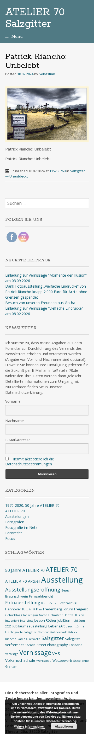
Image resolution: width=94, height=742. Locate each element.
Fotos (10, 538)
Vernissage (35, 652)
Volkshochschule (20, 660)
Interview (26, 620)
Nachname (14, 420)
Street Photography (52, 644)
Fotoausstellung (22, 602)
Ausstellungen (17, 516)
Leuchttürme (75, 626)
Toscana (76, 644)
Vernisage (11, 654)
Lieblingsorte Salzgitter (21, 632)
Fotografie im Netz (21, 527)
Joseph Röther (45, 620)
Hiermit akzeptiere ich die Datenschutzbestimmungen (29, 461)
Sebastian (47, 74)
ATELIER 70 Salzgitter (35, 18)
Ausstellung (62, 579)
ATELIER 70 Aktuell (22, 581)
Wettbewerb (62, 660)
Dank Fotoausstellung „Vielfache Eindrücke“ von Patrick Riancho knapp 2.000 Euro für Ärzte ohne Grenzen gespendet (46, 292)
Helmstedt (55, 615)
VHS (56, 653)
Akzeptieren (64, 726)
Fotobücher (49, 603)
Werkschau (43, 661)
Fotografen (14, 521)
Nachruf (43, 632)
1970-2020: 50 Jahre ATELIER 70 (32, 505)
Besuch (66, 590)
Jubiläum (64, 620)
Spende (30, 645)
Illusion (79, 615)
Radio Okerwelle (28, 639)
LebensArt (56, 626)
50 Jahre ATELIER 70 (25, 570)
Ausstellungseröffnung (32, 589)
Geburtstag (12, 615)
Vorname (13, 401)
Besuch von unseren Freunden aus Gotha (40, 302)
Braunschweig (16, 596)
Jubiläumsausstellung (30, 626)
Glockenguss (29, 615)
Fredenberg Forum (58, 609)
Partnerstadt (58, 632)
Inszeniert (12, 620)
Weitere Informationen (29, 726)
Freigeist (81, 609)
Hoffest (68, 615)
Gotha (43, 615)
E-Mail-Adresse (18, 439)
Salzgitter (53, 638)
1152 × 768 (57, 171)
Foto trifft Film (32, 609)
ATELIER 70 (15, 510)
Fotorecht (13, 532)
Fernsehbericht (41, 596)
